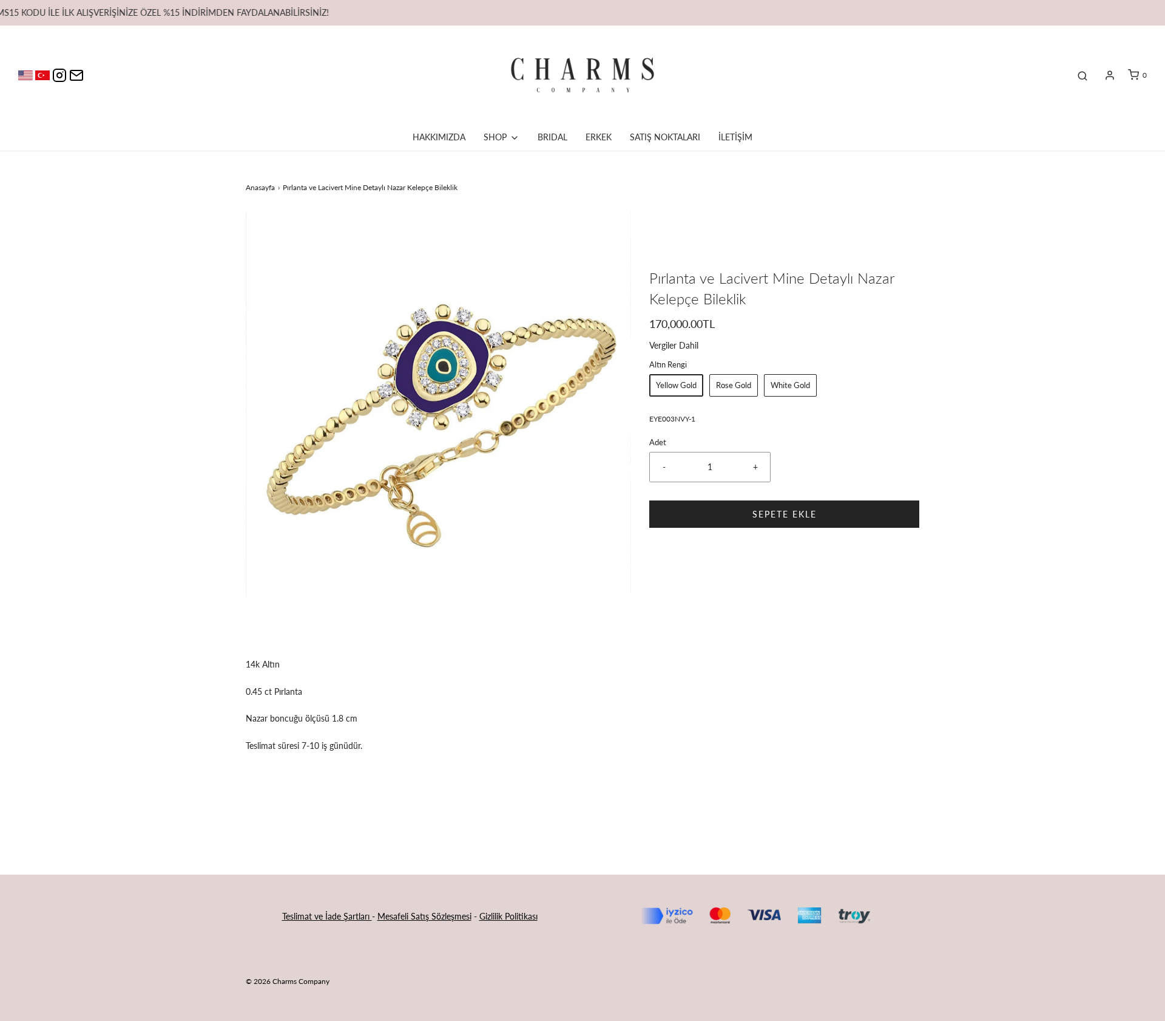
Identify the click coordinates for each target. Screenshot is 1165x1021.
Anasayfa (260, 187)
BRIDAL (552, 137)
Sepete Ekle (784, 514)
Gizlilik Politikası (508, 916)
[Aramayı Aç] (1082, 75)
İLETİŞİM (735, 137)
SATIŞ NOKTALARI (665, 137)
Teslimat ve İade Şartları (327, 916)
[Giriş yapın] (1110, 75)
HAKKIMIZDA (439, 137)
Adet (657, 442)
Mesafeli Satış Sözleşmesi (424, 916)
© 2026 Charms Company (287, 981)
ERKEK (599, 137)
